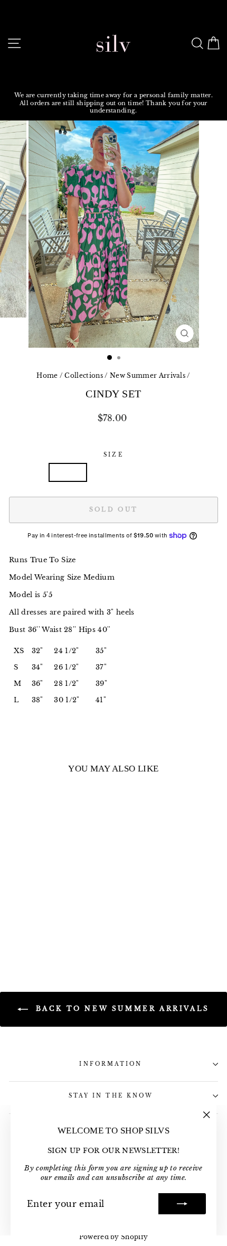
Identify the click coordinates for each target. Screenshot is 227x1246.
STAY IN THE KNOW (111, 1095)
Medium (113, 472)
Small (68, 472)
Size (113, 454)
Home (47, 375)
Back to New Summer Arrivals (121, 1008)
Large (159, 472)
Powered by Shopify (113, 1237)
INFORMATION (110, 1064)
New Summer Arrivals (147, 375)
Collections (83, 375)
